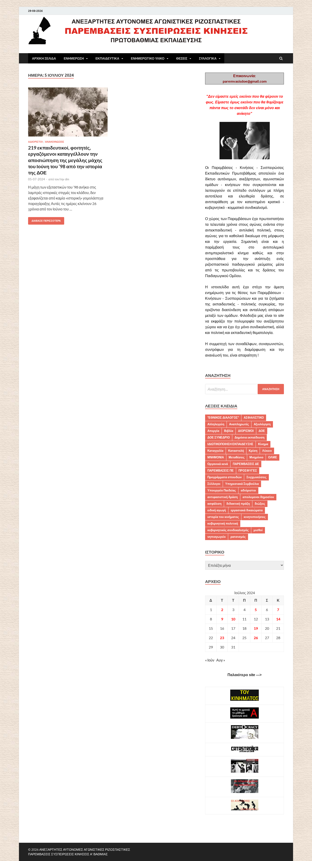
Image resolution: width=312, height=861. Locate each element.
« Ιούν (209, 660)
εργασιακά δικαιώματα (247, 510)
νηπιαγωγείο (216, 536)
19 (256, 628)
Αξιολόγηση (262, 424)
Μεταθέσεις (237, 457)
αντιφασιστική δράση (222, 497)
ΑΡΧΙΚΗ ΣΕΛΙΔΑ (44, 58)
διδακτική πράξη (238, 503)
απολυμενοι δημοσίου (258, 497)
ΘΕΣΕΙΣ (181, 58)
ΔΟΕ (262, 431)
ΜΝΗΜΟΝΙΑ (215, 457)
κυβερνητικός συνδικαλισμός (228, 530)
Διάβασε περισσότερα (44, 219)
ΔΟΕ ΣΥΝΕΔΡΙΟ (218, 437)
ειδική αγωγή (216, 510)
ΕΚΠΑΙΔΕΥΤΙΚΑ (107, 58)
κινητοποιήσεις (255, 517)
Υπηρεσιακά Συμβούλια (242, 484)
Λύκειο (267, 450)
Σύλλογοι (213, 484)
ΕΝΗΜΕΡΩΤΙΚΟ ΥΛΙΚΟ (147, 58)
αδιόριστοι (248, 490)
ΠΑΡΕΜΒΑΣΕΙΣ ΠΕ (220, 470)
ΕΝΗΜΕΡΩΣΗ (74, 58)
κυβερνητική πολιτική (222, 523)
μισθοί (258, 530)
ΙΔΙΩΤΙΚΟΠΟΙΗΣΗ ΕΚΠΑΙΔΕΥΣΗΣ (230, 444)
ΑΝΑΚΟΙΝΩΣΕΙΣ (54, 141)
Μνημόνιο (256, 457)
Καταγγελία (215, 450)
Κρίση (253, 450)
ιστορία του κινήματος (223, 517)
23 (222, 637)
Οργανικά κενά (217, 464)
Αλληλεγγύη (215, 424)
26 (256, 637)
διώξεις (260, 503)
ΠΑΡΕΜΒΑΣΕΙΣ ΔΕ (246, 464)
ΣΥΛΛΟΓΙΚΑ (208, 58)
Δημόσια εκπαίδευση (249, 437)
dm (67, 179)
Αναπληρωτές (239, 424)
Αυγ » (220, 660)
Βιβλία (228, 431)
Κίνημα (263, 444)
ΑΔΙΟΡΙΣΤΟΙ (35, 141)
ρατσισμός (238, 536)
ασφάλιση (214, 503)
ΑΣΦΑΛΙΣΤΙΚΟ (254, 417)
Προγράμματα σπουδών (224, 477)
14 (278, 619)
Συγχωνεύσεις (256, 477)
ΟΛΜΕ (272, 457)
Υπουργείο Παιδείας (221, 490)
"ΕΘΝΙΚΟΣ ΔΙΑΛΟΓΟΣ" (223, 417)
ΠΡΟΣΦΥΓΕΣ (247, 470)
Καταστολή (236, 450)
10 (233, 619)
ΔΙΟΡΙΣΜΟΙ (246, 431)
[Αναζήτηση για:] (244, 389)
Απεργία (213, 431)
